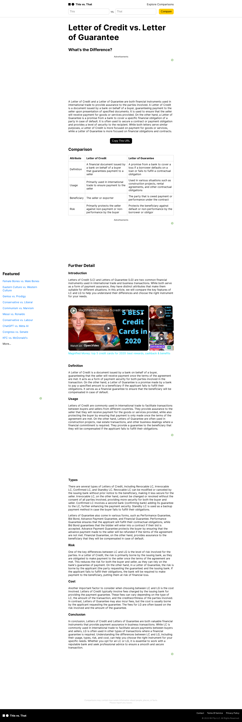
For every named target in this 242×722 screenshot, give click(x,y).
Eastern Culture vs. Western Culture (20, 288)
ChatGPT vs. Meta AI (15, 325)
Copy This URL (121, 140)
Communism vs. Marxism (18, 308)
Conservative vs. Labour (18, 319)
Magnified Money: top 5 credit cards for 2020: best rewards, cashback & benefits (108, 310)
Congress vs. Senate (15, 331)
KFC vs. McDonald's (15, 337)
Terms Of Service (215, 713)
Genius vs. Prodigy (14, 296)
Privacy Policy (232, 713)
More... (7, 343)
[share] (142, 314)
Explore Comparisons (160, 4)
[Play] (161, 338)
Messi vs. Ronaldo (14, 314)
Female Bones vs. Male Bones (21, 281)
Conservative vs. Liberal (18, 302)
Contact (200, 713)
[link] (73, 310)
